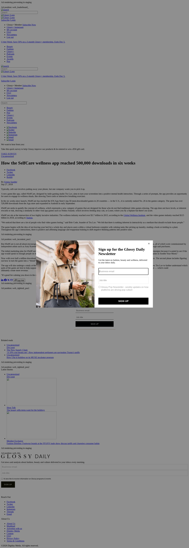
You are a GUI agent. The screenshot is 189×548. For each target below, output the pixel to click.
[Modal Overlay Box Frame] (94, 274)
